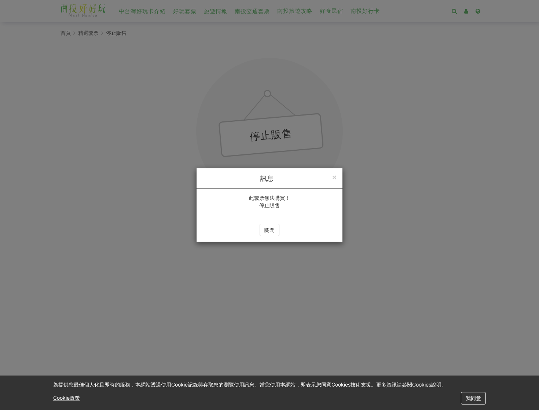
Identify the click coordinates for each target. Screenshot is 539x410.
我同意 (473, 398)
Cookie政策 (66, 398)
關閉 (269, 230)
